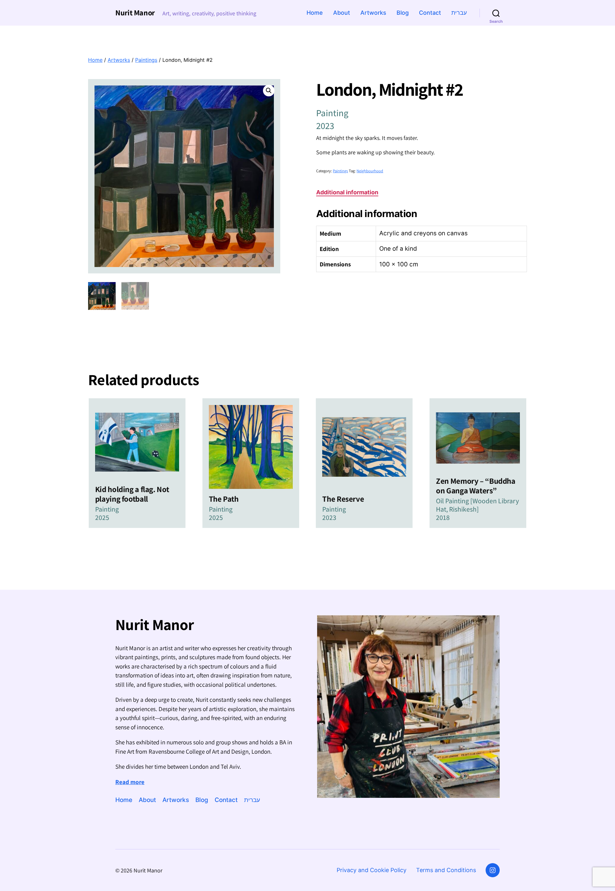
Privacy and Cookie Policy (371, 870)
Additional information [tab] (347, 192)
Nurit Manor (135, 12)
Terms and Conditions (446, 870)
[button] (269, 90)
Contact (430, 12)
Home (315, 12)
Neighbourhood (370, 171)
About (341, 12)
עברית (459, 12)
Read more (129, 782)
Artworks (373, 12)
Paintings (146, 60)
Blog (403, 12)
